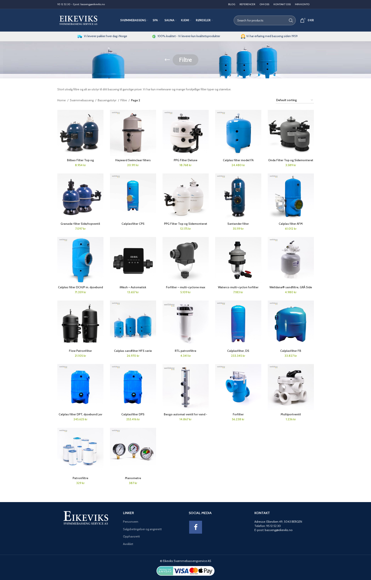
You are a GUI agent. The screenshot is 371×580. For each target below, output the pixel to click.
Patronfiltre (80, 478)
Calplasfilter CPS (133, 224)
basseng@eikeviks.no (93, 4)
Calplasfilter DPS (132, 414)
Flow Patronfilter (80, 351)
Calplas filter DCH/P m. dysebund (80, 287)
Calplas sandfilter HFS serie (133, 351)
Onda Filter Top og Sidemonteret (290, 160)
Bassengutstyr (107, 100)
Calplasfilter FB (290, 351)
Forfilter (238, 414)
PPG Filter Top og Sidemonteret (185, 224)
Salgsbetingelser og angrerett (142, 529)
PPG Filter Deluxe (185, 160)
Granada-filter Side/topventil (80, 224)
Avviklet (128, 544)
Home (61, 100)
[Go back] (167, 60)
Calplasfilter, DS (238, 351)
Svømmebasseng (82, 100)
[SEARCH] (291, 20)
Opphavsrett (131, 536)
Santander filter (238, 224)
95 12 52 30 (63, 4)
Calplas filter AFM (291, 224)
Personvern (130, 522)
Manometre (133, 478)
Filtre (124, 100)
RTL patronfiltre (185, 351)
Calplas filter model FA (238, 160)
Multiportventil (291, 414)
